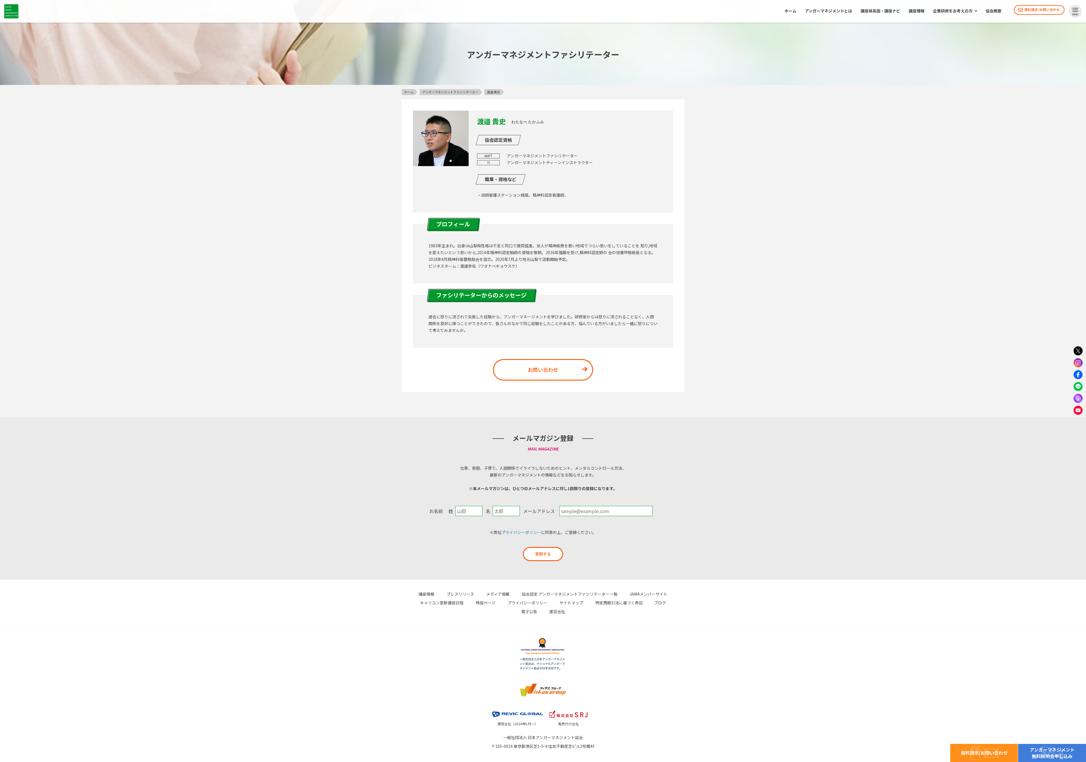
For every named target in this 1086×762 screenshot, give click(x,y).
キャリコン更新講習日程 (442, 603)
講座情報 (917, 11)
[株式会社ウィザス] (543, 684)
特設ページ (485, 603)
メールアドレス (539, 511)
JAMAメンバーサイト (648, 594)
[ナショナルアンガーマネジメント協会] (543, 639)
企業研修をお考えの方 (953, 11)
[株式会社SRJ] (568, 710)
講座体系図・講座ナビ (880, 11)
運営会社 (557, 611)
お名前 (436, 511)
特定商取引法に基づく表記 (619, 603)
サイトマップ (571, 603)
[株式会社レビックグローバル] (517, 710)
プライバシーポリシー (521, 532)
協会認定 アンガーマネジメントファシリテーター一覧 (569, 594)
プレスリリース (460, 594)
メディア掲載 (498, 594)
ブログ (660, 603)
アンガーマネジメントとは (828, 11)
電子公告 (529, 611)
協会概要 (993, 11)
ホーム (790, 11)
